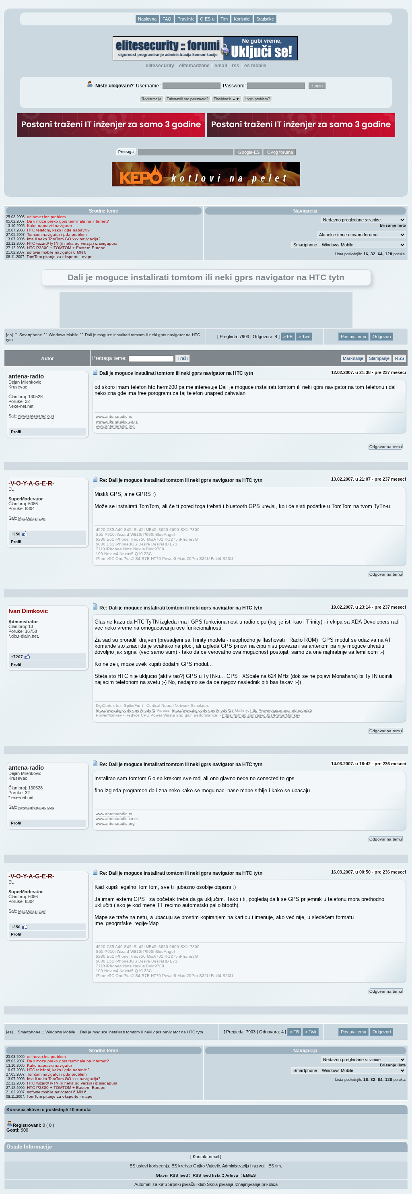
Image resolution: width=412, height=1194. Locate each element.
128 (388, 254)
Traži (182, 358)
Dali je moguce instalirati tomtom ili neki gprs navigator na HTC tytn (141, 1032)
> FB (288, 336)
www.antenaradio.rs (36, 416)
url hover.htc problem (46, 217)
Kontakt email (206, 1156)
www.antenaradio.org (115, 426)
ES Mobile (255, 65)
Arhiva (231, 1175)
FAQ (167, 19)
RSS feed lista (206, 1175)
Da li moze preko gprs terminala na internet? (68, 221)
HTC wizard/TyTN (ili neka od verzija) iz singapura (72, 243)
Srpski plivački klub (187, 1184)
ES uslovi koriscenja (149, 1165)
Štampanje (379, 358)
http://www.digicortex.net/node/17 (203, 710)
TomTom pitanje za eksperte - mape (60, 256)
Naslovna (147, 19)
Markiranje (353, 358)
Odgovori (382, 336)
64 (380, 254)
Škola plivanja (220, 1184)
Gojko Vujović (206, 1165)
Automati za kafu (150, 1184)
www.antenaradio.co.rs (117, 421)
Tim (224, 19)
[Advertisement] (206, 310)
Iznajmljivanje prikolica (256, 1184)
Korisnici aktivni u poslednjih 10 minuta (48, 1109)
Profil (16, 432)
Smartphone (30, 335)
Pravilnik (185, 19)
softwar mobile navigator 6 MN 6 (57, 252)
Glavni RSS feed (172, 1175)
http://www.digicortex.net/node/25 (281, 710)
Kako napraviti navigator (49, 225)
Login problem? (257, 99)
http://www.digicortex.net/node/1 (125, 710)
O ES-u (207, 19)
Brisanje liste (393, 225)
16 (365, 254)
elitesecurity (160, 65)
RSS (235, 65)
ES (253, 1175)
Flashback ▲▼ (226, 99)
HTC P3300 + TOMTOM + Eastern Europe (66, 248)
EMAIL (220, 65)
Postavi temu (353, 336)
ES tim (274, 1165)
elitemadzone (194, 65)
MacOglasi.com (32, 518)
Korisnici (242, 19)
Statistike (265, 19)
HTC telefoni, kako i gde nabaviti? (58, 230)
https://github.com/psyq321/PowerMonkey (261, 715)
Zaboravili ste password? (187, 99)
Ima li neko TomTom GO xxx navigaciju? (64, 239)
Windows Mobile (63, 335)
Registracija (151, 99)
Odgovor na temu (385, 446)
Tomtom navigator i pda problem (57, 234)
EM (246, 1175)
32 (373, 254)
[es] (9, 335)
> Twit (304, 336)
